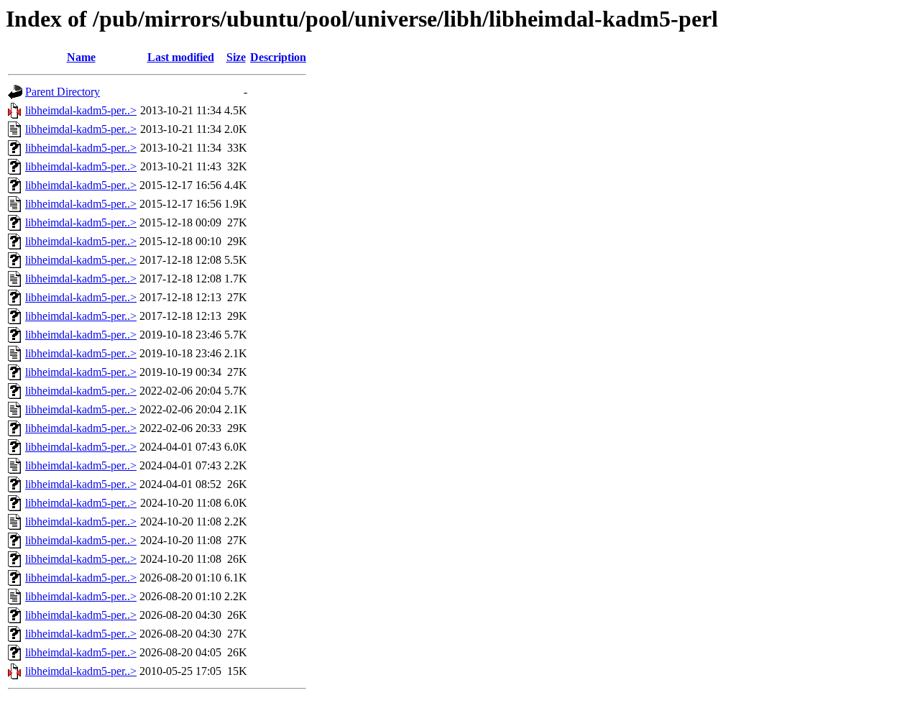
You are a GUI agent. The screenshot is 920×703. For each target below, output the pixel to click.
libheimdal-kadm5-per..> (81, 110)
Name (81, 57)
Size (236, 57)
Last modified (180, 57)
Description (278, 57)
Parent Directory (62, 92)
